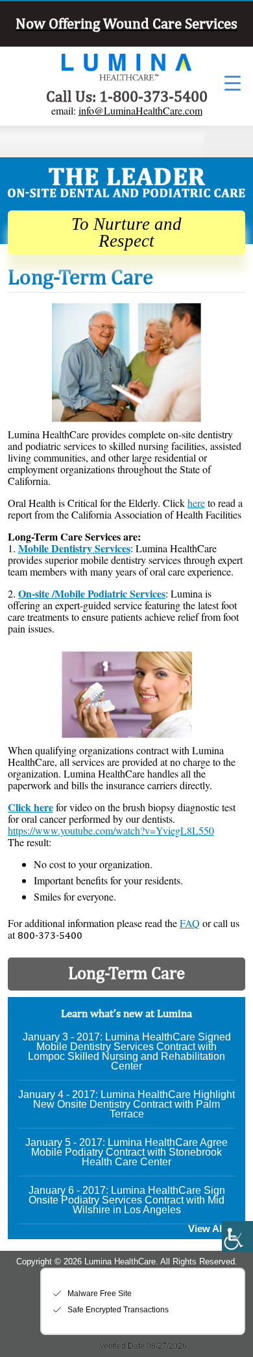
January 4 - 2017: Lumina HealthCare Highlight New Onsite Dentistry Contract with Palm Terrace (126, 1104)
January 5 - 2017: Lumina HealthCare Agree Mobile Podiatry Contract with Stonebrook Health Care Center (126, 1152)
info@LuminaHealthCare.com (140, 110)
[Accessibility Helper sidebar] (237, 1236)
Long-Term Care (126, 973)
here (196, 503)
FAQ (190, 923)
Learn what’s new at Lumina (126, 1013)
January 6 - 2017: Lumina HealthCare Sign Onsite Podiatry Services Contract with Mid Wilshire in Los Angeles (127, 1200)
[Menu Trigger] (232, 82)
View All (206, 1229)
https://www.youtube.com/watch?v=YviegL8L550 (111, 830)
